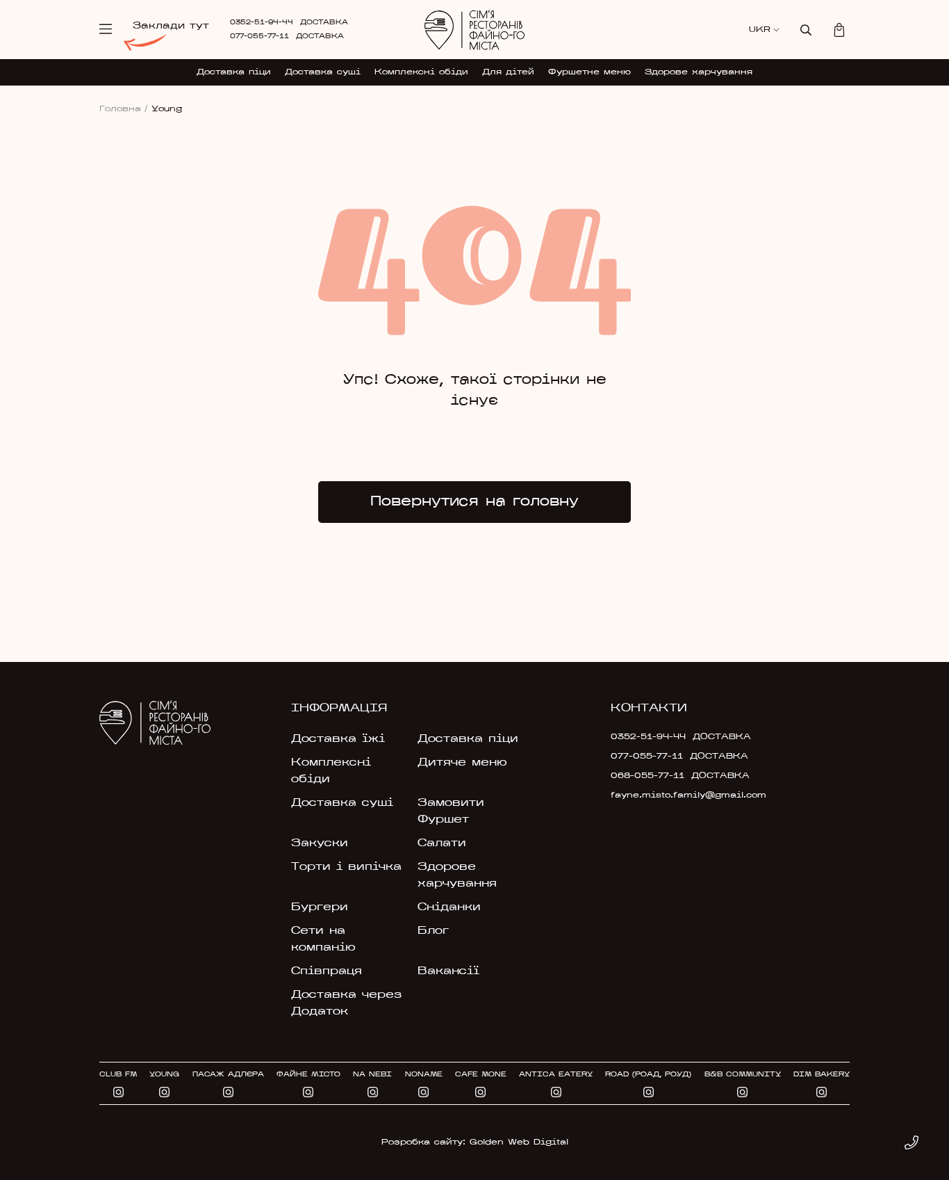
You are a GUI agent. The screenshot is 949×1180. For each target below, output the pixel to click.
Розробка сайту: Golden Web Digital (474, 1142)
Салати (442, 843)
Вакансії (448, 971)
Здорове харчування (698, 72)
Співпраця (326, 971)
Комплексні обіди (421, 72)
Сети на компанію (323, 939)
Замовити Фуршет (451, 811)
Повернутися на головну (474, 502)
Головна (123, 109)
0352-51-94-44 (261, 22)
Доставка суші (323, 72)
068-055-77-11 (647, 776)
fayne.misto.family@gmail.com (667, 795)
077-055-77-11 (259, 36)
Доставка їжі (338, 739)
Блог (433, 931)
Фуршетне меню (589, 72)
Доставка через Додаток (346, 1003)
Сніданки (449, 907)
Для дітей (508, 72)
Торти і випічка (346, 867)
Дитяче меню (462, 762)
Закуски (319, 843)
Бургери (319, 907)
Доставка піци (234, 72)
